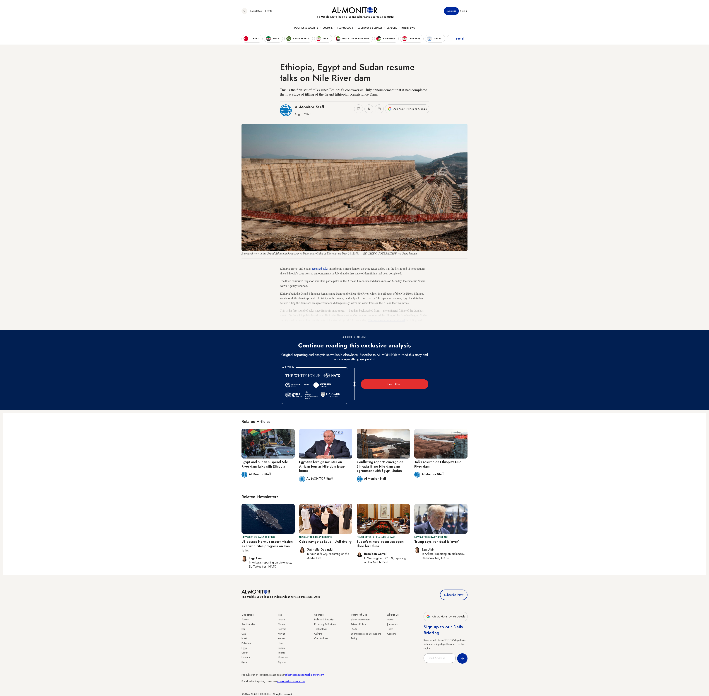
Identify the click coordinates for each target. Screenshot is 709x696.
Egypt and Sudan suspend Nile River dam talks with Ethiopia (265, 464)
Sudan (281, 648)
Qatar (245, 652)
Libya (280, 643)
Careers (391, 634)
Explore (392, 28)
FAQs (354, 629)
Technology (345, 28)
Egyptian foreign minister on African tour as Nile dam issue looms (322, 466)
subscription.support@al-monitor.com (304, 675)
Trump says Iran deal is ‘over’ (436, 541)
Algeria (282, 662)
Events (268, 11)
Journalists (392, 624)
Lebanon (246, 657)
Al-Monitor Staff (309, 107)
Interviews (408, 28)
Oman (281, 624)
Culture (328, 28)
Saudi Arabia (248, 624)
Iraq (280, 615)
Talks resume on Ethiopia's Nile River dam (437, 464)
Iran (244, 629)
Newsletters (256, 11)
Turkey (245, 619)
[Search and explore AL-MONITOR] (244, 11)
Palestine (246, 643)
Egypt (244, 648)
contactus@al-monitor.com (291, 681)
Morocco (283, 657)
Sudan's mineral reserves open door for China (380, 543)
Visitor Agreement (360, 619)
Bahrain (282, 629)
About (390, 619)
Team (390, 629)
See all (460, 38)
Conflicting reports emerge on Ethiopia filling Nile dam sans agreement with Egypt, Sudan (380, 466)
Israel (244, 638)
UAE (244, 634)
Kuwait (281, 634)
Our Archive (321, 638)
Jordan (281, 619)
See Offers (395, 384)
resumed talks (320, 268)
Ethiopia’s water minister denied (386, 320)
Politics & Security (306, 28)
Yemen (281, 638)
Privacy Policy (358, 624)
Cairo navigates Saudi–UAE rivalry (325, 541)
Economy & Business (369, 28)
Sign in (463, 11)
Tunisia (281, 652)
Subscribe (451, 11)
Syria (244, 662)
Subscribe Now (453, 595)
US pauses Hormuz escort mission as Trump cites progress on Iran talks (267, 546)
